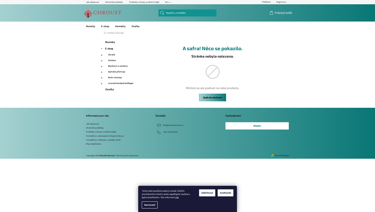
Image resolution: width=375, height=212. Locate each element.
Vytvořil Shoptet (282, 155)
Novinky (110, 42)
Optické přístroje (116, 71)
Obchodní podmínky (114, 2)
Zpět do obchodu (212, 97)
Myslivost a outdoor (118, 66)
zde (177, 197)
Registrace (281, 2)
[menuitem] (90, 26)
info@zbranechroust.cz (173, 125)
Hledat (257, 125)
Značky (109, 89)
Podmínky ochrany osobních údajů (144, 2)
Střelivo (112, 60)
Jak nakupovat (92, 2)
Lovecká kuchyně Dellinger (121, 83)
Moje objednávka (93, 144)
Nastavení (149, 205)
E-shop (109, 48)
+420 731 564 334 (170, 132)
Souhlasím (225, 192)
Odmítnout (207, 192)
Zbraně (111, 54)
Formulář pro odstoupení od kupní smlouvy (105, 136)
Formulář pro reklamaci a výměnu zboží (103, 140)
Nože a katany (115, 77)
